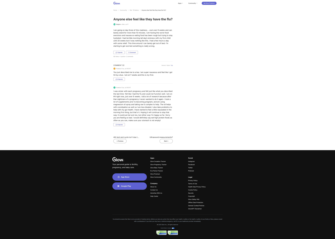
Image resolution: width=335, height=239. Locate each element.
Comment (133, 52)
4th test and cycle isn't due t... (126, 137)
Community (123, 10)
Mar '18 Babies (134, 10)
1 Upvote (119, 52)
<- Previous (120, 141)
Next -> (166, 141)
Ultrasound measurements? (161, 137)
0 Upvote (120, 79)
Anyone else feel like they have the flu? (154, 10)
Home (115, 10)
